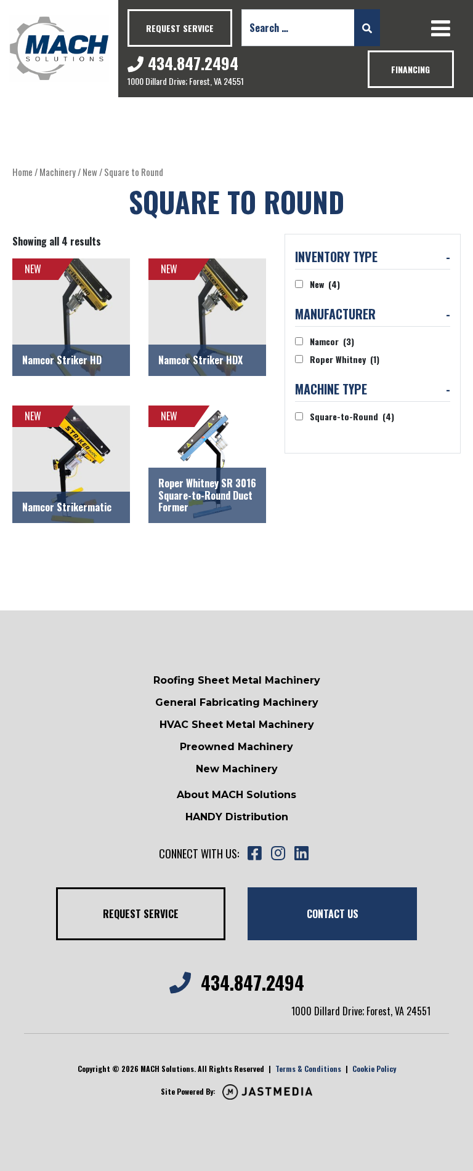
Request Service (180, 28)
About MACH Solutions (236, 795)
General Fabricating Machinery (236, 702)
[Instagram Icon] (278, 854)
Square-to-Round (352, 416)
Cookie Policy (374, 1068)
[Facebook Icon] (254, 854)
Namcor (332, 341)
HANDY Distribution (236, 817)
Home (22, 171)
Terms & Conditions (308, 1068)
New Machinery (237, 769)
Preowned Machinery (236, 747)
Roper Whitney (344, 359)
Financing (410, 69)
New (90, 171)
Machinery (57, 171)
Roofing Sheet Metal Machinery (236, 680)
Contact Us (332, 913)
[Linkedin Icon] (301, 854)
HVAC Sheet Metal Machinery (237, 724)
